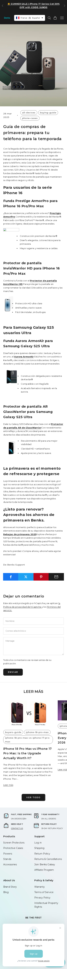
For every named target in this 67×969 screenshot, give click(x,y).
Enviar (13, 672)
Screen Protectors (13, 842)
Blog (6, 892)
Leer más (8, 785)
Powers (7, 853)
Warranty (39, 886)
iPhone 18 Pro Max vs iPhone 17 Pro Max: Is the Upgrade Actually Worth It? (27, 753)
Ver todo (33, 797)
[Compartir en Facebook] (10, 576)
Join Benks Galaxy (44, 864)
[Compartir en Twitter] (25, 576)
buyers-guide (13, 732)
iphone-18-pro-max (37, 732)
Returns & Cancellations (48, 859)
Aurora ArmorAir (24, 356)
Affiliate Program (44, 869)
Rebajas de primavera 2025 (19, 534)
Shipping (39, 848)
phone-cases (30, 118)
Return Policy (42, 853)
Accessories (10, 864)
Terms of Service (44, 892)
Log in (38, 842)
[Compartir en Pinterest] (41, 576)
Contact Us (17, 828)
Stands (7, 859)
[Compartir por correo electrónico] (56, 576)
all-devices (28, 112)
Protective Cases (13, 848)
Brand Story (10, 886)
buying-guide (48, 112)
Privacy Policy (42, 897)
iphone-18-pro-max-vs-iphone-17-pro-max (27, 739)
